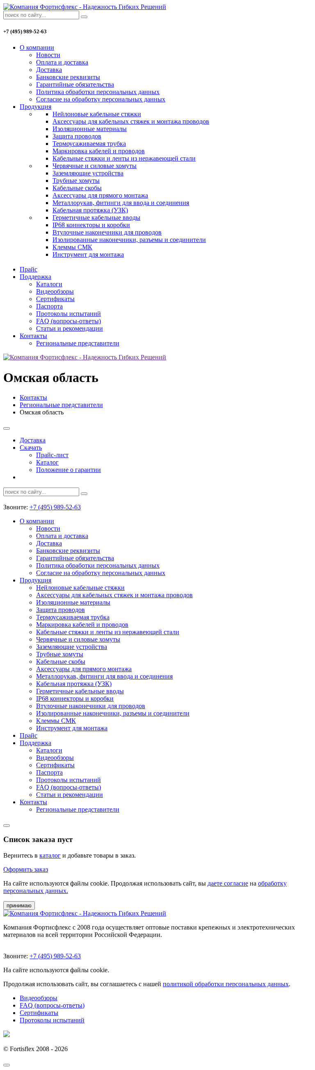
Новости (48, 54)
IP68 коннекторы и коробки (91, 224)
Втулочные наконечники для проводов (107, 232)
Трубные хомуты (76, 180)
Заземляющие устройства (87, 173)
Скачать (31, 447)
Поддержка (35, 276)
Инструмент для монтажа (88, 254)
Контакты (33, 335)
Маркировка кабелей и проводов (98, 150)
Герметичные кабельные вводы (96, 217)
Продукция (35, 106)
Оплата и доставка (62, 62)
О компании (37, 47)
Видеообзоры (55, 291)
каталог (50, 855)
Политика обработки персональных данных (98, 91)
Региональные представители (77, 343)
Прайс (28, 269)
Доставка (49, 69)
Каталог (47, 462)
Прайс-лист (52, 454)
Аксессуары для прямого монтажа (100, 195)
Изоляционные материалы (89, 128)
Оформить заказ (25, 869)
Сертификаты (55, 298)
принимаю (19, 905)
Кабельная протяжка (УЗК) (90, 210)
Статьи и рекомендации (69, 328)
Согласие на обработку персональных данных (100, 99)
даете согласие (228, 883)
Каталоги (49, 284)
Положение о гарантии (68, 469)
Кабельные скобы (77, 187)
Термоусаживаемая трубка (89, 143)
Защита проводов (76, 136)
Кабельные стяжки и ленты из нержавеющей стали (124, 158)
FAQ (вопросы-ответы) (68, 321)
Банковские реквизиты (68, 77)
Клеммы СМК (72, 247)
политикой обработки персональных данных (226, 983)
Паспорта (49, 306)
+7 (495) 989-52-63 (55, 507)
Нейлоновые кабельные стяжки (96, 113)
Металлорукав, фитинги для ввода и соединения (120, 202)
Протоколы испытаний (68, 313)
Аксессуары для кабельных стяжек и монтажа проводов (130, 121)
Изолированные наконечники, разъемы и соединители (129, 239)
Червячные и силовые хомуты (94, 165)
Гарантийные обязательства (75, 84)
